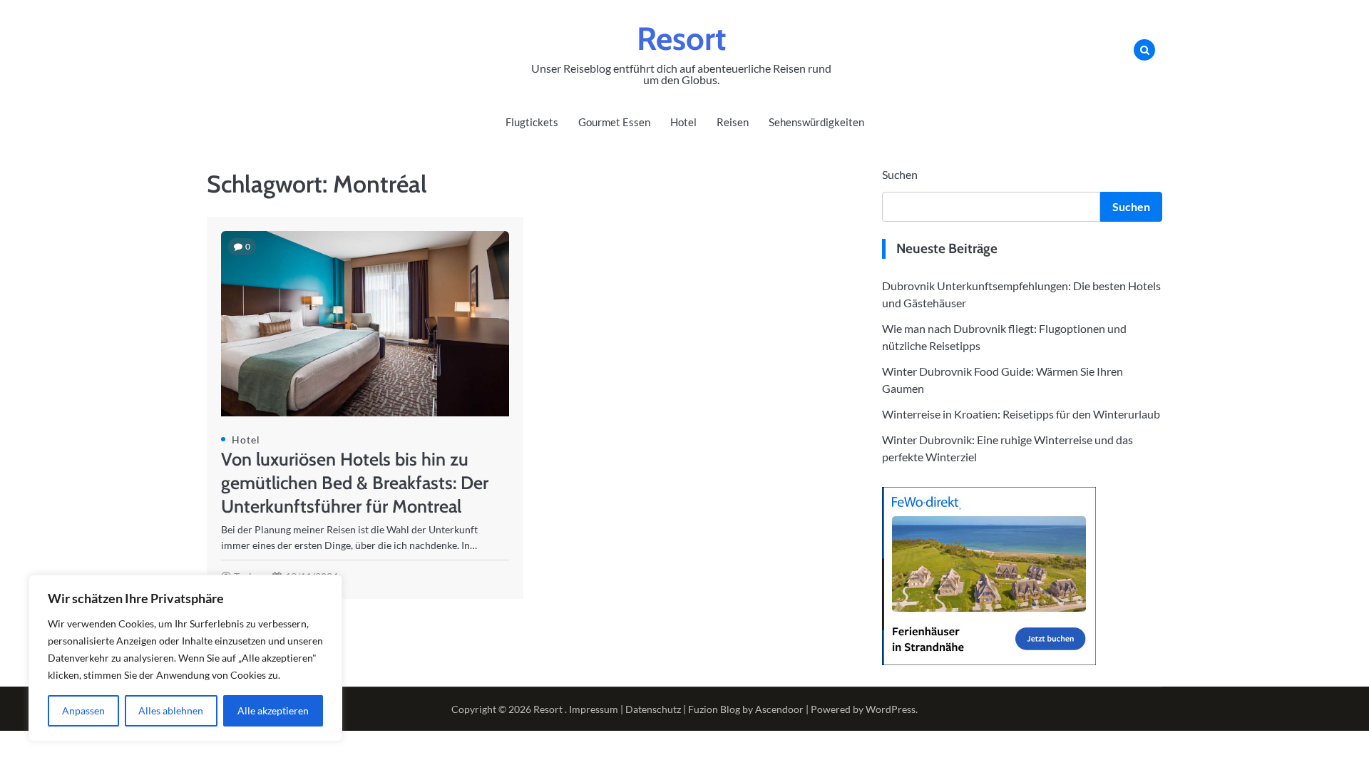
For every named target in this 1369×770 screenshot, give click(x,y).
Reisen (733, 121)
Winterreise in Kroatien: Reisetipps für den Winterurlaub (1021, 414)
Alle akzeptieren (273, 710)
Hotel (683, 121)
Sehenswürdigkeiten (816, 121)
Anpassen (83, 710)
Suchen (900, 174)
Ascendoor (779, 709)
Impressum (593, 709)
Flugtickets (532, 121)
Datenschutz (653, 709)
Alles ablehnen (170, 710)
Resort (681, 38)
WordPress (891, 709)
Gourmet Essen (614, 121)
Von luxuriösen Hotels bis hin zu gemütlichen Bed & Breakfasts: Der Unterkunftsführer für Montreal (354, 482)
